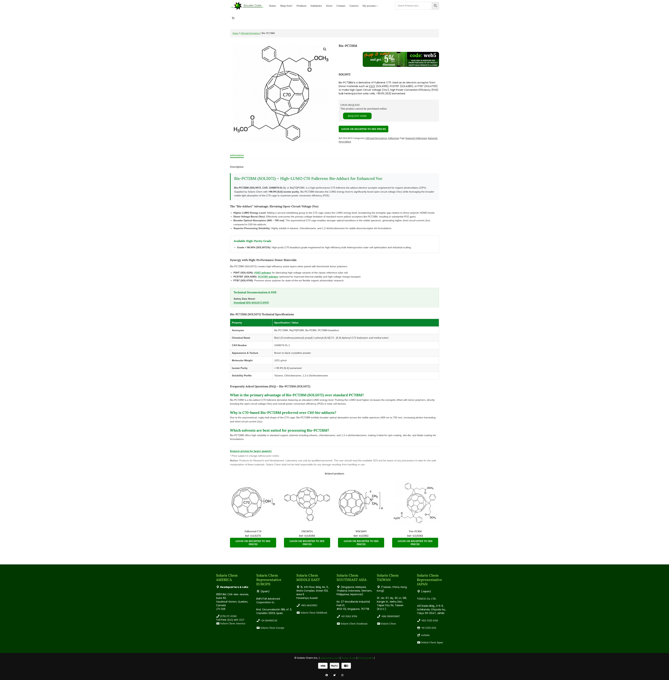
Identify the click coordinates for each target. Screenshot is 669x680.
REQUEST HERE (357, 116)
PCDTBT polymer (268, 276)
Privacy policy (365, 657)
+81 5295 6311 (428, 627)
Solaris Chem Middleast (314, 612)
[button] (325, 49)
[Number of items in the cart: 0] (233, 18)
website (425, 635)
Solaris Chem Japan (432, 642)
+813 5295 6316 (429, 620)
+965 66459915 (309, 605)
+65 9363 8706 (349, 616)
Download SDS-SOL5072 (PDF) (251, 302)
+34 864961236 (268, 620)
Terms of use (348, 657)
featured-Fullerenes (416, 138)
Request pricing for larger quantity (251, 451)
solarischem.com (329, 657)
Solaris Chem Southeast (354, 623)
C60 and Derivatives (250, 33)
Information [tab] (237, 155)
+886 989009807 (390, 616)
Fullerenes (393, 138)
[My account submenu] (377, 5)
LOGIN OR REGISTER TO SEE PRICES (363, 129)
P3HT (372, 86)
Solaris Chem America (232, 623)
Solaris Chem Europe (272, 627)
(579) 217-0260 (228, 616)
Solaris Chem (388, 623)
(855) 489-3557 (235, 619)
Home (236, 33)
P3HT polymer (262, 272)
